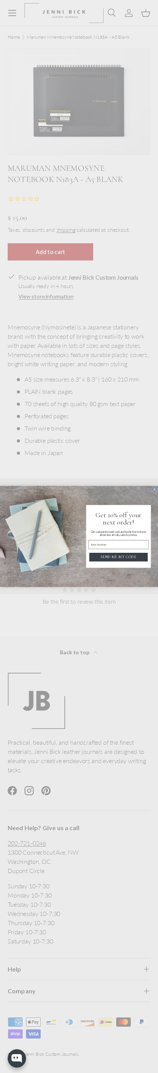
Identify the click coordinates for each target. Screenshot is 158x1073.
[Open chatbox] (17, 1058)
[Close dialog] (154, 489)
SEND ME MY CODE (118, 557)
